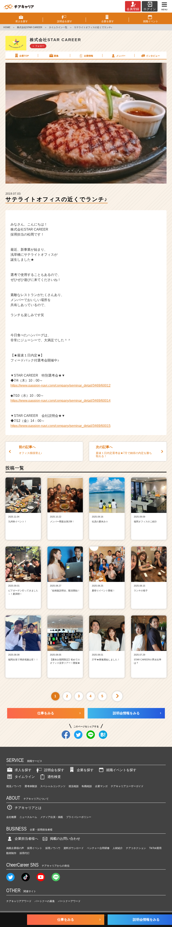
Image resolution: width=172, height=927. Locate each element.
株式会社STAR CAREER (29, 27)
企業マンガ (101, 786)
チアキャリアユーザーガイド (127, 786)
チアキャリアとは (28, 808)
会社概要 (11, 817)
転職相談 (87, 786)
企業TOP (24, 56)
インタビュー (153, 56)
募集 (56, 56)
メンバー (120, 56)
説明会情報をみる (126, 713)
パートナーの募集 (45, 901)
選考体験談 (31, 786)
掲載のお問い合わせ (65, 838)
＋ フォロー (38, 46)
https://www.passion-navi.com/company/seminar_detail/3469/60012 (60, 385)
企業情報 (88, 56)
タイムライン (25, 776)
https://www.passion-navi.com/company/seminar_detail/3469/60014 (60, 400)
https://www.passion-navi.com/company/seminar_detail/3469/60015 (60, 426)
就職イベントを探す (121, 770)
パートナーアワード (69, 901)
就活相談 (74, 786)
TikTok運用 (155, 848)
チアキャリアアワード (18, 901)
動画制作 (11, 853)
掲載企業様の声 (15, 848)
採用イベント (34, 848)
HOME (6, 27)
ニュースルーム (28, 817)
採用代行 (25, 853)
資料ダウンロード (74, 848)
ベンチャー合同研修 (98, 848)
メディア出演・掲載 (51, 817)
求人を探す (23, 770)
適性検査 (54, 776)
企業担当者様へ (26, 838)
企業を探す (85, 770)
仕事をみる (45, 713)
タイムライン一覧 (58, 27)
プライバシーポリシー (78, 817)
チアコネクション (136, 848)
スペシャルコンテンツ (52, 786)
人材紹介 (118, 848)
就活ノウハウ (13, 786)
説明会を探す (54, 770)
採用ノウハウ (52, 848)
